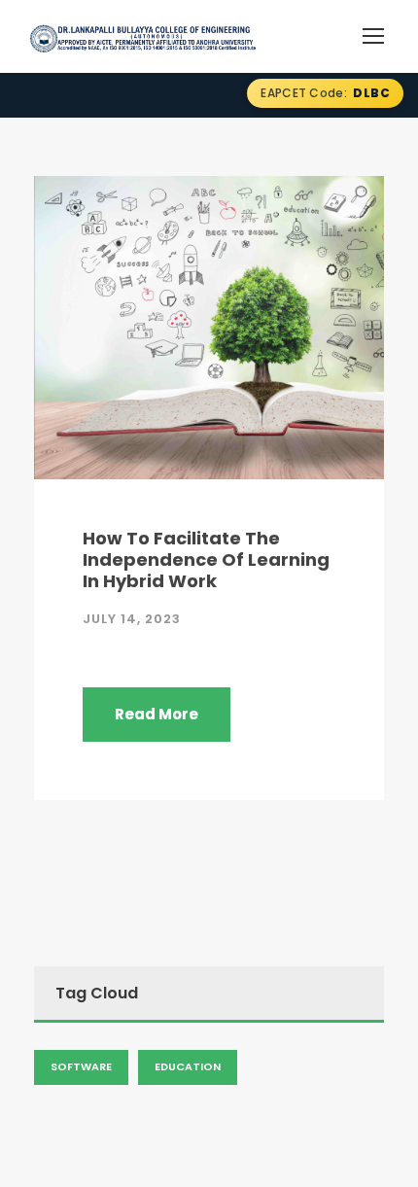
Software (81, 1066)
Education (188, 1066)
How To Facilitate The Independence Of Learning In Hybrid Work (206, 559)
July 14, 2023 (132, 619)
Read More (156, 714)
